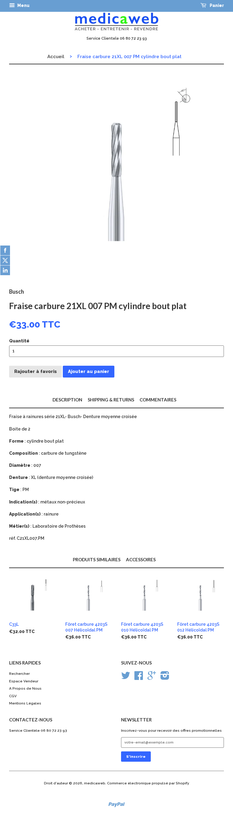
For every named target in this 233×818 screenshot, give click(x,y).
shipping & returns (111, 399)
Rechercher (19, 673)
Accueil (55, 56)
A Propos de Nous (25, 688)
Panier (216, 5)
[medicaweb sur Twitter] (125, 678)
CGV (13, 696)
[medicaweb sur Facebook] (138, 678)
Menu (22, 5)
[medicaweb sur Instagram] (165, 678)
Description (67, 399)
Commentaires (158, 399)
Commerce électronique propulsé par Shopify (148, 783)
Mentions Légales (25, 703)
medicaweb (94, 783)
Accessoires (141, 559)
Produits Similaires (96, 559)
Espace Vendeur (23, 681)
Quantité (19, 340)
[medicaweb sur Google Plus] (151, 678)
